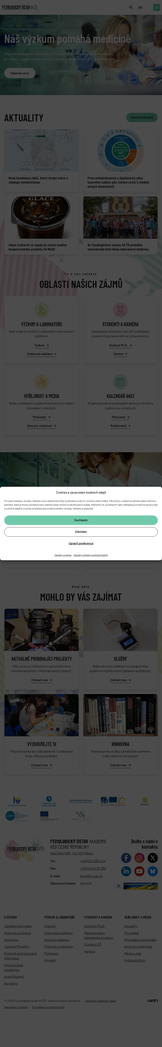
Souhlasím (81, 520)
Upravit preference (81, 543)
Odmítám (81, 532)
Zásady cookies (63, 554)
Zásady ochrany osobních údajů (91, 554)
